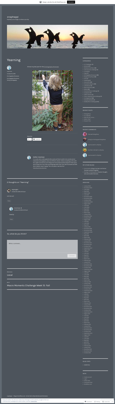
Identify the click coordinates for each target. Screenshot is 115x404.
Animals (86, 66)
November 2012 (88, 351)
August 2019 (87, 219)
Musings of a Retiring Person (91, 172)
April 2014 (86, 320)
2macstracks (87, 168)
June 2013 (86, 338)
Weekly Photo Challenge (90, 101)
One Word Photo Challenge (90, 91)
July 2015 (86, 294)
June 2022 (86, 189)
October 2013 (87, 331)
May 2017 (86, 255)
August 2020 (87, 203)
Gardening (86, 80)
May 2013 (86, 340)
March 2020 (87, 212)
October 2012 (87, 352)
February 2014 (87, 324)
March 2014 (87, 322)
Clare (89, 134)
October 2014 (87, 310)
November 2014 (88, 308)
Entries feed (87, 380)
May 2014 (86, 319)
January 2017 (87, 262)
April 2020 (86, 210)
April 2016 (86, 278)
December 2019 (88, 216)
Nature (85, 89)
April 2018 (86, 235)
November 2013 (88, 329)
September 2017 (88, 248)
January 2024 (87, 186)
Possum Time (87, 121)
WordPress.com (88, 384)
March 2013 (87, 344)
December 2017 (88, 242)
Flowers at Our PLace (89, 76)
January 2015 (87, 304)
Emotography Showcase (51, 67)
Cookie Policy (34, 401)
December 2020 (88, 196)
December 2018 (88, 228)
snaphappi (13, 16)
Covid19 (86, 71)
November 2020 (88, 198)
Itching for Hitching (92, 139)
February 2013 (87, 345)
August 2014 (87, 313)
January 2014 (87, 326)
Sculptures (86, 92)
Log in (85, 378)
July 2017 (86, 251)
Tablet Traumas (88, 94)
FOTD (85, 78)
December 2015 (88, 285)
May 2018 (86, 234)
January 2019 (87, 226)
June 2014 (86, 317)
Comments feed (88, 382)
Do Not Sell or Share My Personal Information (37, 396)
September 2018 (88, 232)
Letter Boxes (87, 85)
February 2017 (87, 260)
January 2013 (87, 347)
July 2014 (86, 315)
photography (13, 80)
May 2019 (86, 225)
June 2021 (86, 194)
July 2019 (86, 221)
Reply (9, 200)
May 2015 (86, 297)
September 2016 (88, 269)
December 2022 (88, 187)
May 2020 (86, 209)
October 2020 (87, 200)
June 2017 (86, 253)
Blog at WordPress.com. (19, 396)
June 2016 (86, 274)
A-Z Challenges (88, 64)
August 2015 (87, 292)
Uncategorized (87, 98)
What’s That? (87, 119)
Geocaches (87, 82)
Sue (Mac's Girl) (92, 150)
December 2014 (88, 306)
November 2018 (88, 230)
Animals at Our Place (89, 68)
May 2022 (86, 191)
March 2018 (87, 237)
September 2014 (88, 312)
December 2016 (88, 264)
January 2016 (87, 283)
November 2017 (88, 244)
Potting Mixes (87, 113)
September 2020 (88, 202)
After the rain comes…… (89, 117)
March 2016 (87, 280)
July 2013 (86, 336)
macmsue (9, 71)
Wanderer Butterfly (88, 100)
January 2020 (87, 214)
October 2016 (87, 267)
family (8, 80)
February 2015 (87, 303)
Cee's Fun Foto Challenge (90, 69)
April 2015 (86, 299)
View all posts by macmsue (39, 168)
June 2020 (86, 207)
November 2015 (88, 287)
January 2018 (87, 241)
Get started (71, 2)
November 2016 (88, 265)
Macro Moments (88, 87)
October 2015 (87, 289)
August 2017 (87, 249)
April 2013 (86, 342)
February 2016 (87, 281)
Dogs (85, 73)
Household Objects (89, 84)
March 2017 (87, 258)
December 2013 (88, 328)
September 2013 (88, 333)
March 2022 (87, 193)
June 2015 (86, 296)
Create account (88, 377)
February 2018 (87, 239)
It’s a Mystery (87, 115)
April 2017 (86, 257)
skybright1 (15, 189)
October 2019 (87, 218)
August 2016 (87, 271)
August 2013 (87, 335)
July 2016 (86, 273)
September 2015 (88, 290)
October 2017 (87, 246)
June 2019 (86, 223)
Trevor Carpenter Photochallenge (92, 96)
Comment (72, 255)
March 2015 (87, 301)
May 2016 (86, 276)
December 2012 (88, 349)
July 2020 (86, 205)
